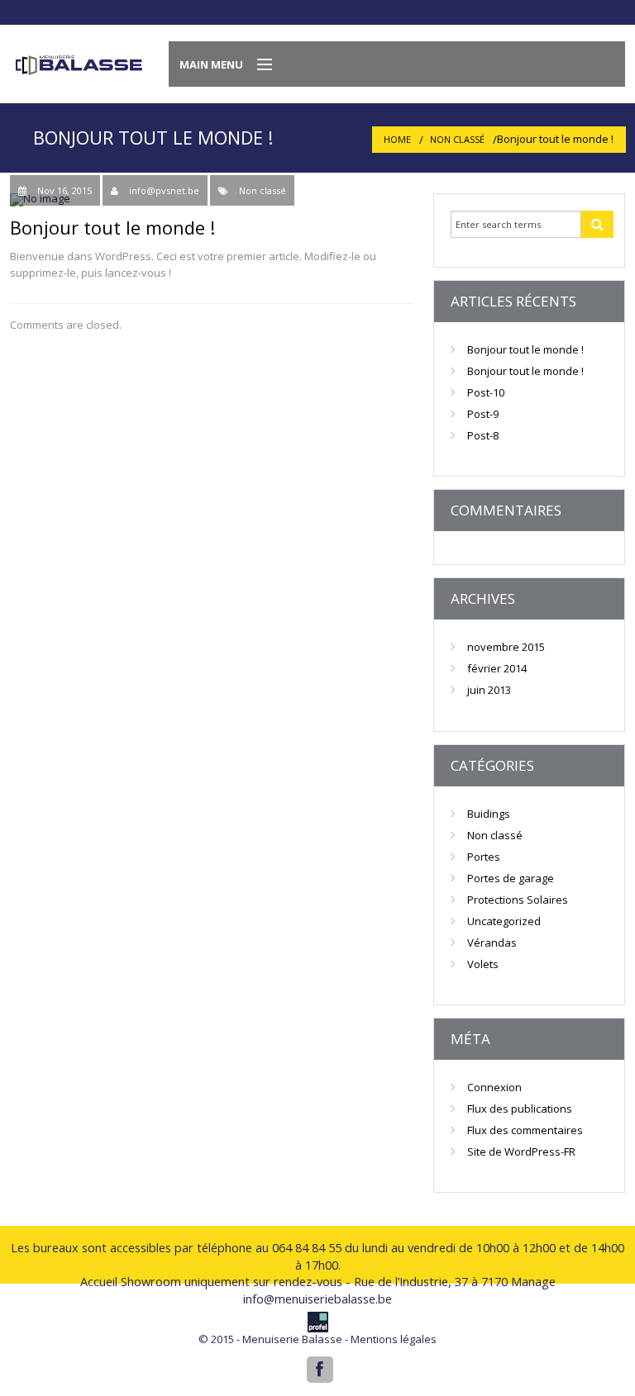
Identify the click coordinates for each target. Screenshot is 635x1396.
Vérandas (492, 942)
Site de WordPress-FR (521, 1151)
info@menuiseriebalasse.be (317, 1298)
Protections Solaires (517, 899)
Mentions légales (394, 1339)
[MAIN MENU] (257, 65)
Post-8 (483, 435)
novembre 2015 (506, 646)
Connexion (494, 1087)
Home (397, 139)
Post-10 (485, 392)
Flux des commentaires (525, 1130)
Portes (483, 856)
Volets (483, 964)
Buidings (488, 813)
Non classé (457, 139)
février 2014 (497, 668)
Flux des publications (519, 1108)
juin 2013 (489, 689)
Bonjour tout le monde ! (525, 349)
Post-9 (483, 413)
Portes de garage (510, 878)
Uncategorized (504, 921)
